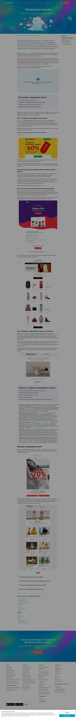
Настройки (67, 712)
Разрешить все (67, 715)
